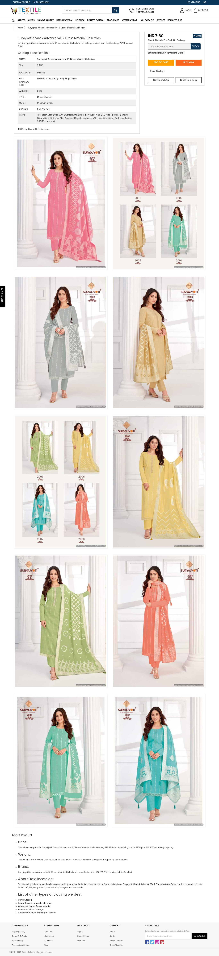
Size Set (161, 20)
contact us (49, 936)
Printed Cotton (95, 20)
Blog (46, 945)
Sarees (21, 20)
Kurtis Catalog (25, 900)
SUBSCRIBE (199, 936)
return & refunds (19, 936)
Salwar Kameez (45, 20)
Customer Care (21, 2)
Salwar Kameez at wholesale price (35, 903)
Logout (80, 932)
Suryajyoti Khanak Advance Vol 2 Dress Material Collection (152, 884)
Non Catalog (147, 20)
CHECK (195, 46)
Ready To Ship (175, 20)
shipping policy (18, 932)
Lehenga (80, 20)
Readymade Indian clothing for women (37, 913)
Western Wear (129, 20)
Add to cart (161, 62)
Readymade (113, 20)
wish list (81, 941)
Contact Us (193, 2)
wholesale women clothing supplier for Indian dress (67, 884)
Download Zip (161, 80)
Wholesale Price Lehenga (30, 909)
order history (83, 936)
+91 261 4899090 (40, 2)
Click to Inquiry (188, 80)
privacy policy (17, 941)
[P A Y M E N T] (0, 304)
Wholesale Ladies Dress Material (34, 906)
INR (204, 2)
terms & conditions (20, 945)
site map (48, 941)
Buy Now (188, 62)
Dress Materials (116, 945)
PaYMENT (2, 296)
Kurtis (31, 20)
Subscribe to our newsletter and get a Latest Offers (167, 931)
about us (48, 932)
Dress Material (64, 20)
